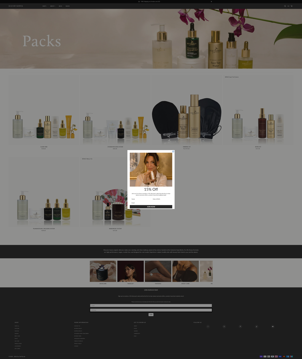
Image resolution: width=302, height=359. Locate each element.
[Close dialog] (173, 151)
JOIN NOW (151, 207)
